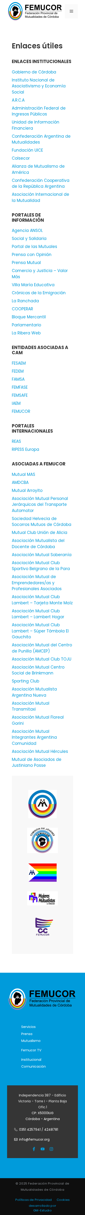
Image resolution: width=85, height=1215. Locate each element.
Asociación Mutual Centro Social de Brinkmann (38, 670)
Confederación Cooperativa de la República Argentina (40, 183)
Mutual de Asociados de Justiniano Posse (36, 762)
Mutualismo (31, 1040)
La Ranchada (25, 301)
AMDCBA (20, 482)
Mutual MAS (23, 474)
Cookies (63, 1200)
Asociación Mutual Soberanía (42, 555)
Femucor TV (31, 1050)
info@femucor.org (34, 1139)
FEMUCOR (21, 411)
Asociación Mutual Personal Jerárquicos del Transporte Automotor (40, 504)
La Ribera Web (26, 333)
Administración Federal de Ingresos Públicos (39, 111)
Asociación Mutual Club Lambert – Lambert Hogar (38, 614)
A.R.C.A (18, 100)
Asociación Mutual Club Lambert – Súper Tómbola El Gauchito (40, 631)
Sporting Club (25, 681)
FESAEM (19, 363)
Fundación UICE (27, 150)
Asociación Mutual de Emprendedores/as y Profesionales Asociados (37, 583)
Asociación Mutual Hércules (40, 751)
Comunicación (33, 1066)
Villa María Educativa (33, 285)
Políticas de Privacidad (33, 1200)
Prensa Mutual (26, 262)
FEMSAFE (20, 395)
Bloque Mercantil (29, 317)
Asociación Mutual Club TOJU (41, 659)
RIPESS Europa (25, 449)
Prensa (26, 1034)
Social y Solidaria (29, 238)
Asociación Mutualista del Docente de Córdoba (38, 544)
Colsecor (21, 158)
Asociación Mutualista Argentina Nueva (34, 692)
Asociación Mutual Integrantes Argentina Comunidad (34, 737)
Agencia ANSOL (27, 230)
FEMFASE (20, 387)
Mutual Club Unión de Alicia (39, 532)
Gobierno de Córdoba (34, 72)
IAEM (16, 403)
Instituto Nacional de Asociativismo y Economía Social (39, 86)
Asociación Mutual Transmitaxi (30, 706)
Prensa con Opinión (31, 254)
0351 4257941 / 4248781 (38, 1129)
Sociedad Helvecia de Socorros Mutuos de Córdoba (41, 522)
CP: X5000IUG (43, 1113)
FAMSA (18, 379)
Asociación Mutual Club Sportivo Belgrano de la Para (41, 566)
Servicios (28, 1026)
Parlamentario (26, 325)
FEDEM (18, 371)
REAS (16, 441)
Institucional (31, 1059)
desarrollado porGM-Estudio (42, 1208)
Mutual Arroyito (27, 490)
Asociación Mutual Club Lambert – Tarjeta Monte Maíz (42, 600)
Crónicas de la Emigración (39, 293)
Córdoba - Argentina (43, 1119)
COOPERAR (22, 309)
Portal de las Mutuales (34, 246)
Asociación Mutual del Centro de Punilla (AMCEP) (42, 648)
